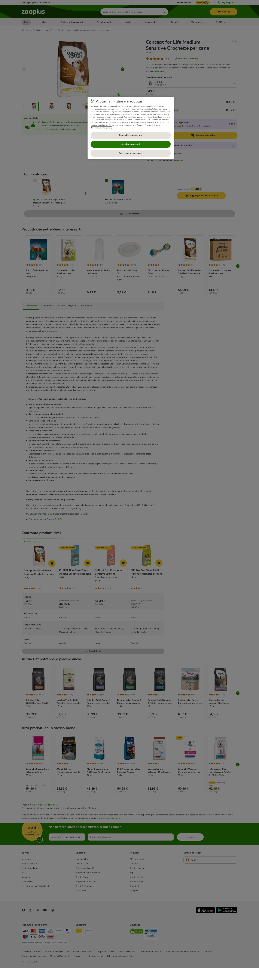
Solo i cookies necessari (130, 153)
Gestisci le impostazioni (130, 135)
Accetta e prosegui (130, 144)
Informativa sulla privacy (101, 128)
